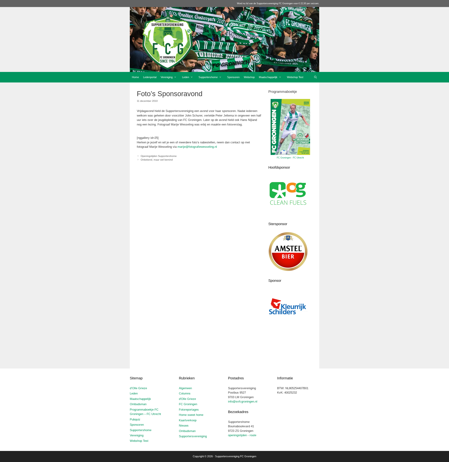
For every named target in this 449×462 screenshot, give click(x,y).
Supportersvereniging (193, 436)
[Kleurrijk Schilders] (288, 327)
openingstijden (237, 435)
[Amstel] (288, 270)
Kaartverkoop (187, 420)
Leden (185, 77)
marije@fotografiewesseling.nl (197, 146)
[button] (176, 77)
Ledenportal (149, 77)
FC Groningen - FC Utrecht (290, 157)
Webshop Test (295, 77)
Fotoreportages (189, 409)
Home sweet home (191, 415)
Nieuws (184, 425)
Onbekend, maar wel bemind (157, 159)
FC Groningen (188, 404)
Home (135, 77)
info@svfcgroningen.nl (242, 401)
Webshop (249, 77)
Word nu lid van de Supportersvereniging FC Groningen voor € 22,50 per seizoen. (278, 3)
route (253, 435)
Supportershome (208, 77)
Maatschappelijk (268, 77)
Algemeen (185, 388)
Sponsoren (233, 77)
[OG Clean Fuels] (288, 213)
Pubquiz (135, 419)
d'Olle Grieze (187, 399)
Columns (184, 393)
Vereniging (167, 77)
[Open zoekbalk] (315, 77)
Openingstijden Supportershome (159, 156)
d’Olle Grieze (138, 388)
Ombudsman (138, 404)
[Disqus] (199, 216)
